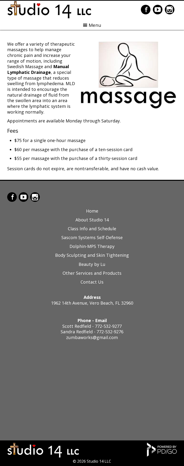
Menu (95, 25)
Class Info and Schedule (92, 228)
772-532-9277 (108, 326)
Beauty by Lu (92, 264)
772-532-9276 (110, 331)
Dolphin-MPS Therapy (92, 246)
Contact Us (92, 282)
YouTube (157, 9)
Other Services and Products (92, 273)
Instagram (169, 9)
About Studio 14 (92, 220)
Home (92, 211)
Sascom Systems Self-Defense (92, 237)
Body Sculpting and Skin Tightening (92, 255)
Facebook (145, 9)
